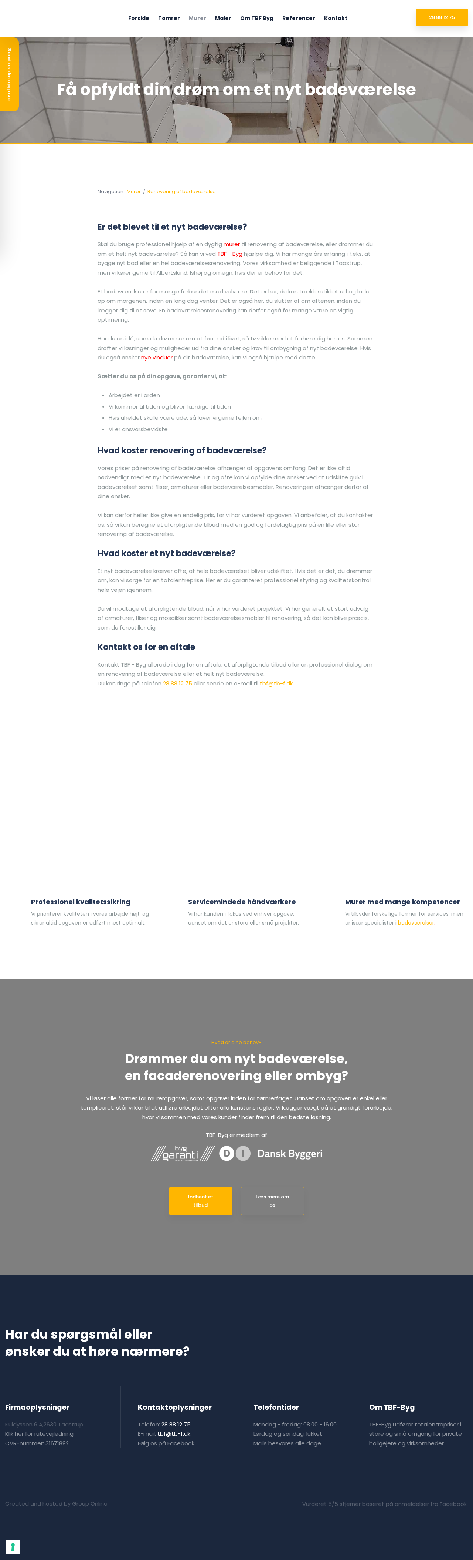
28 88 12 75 (177, 683)
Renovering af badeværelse (181, 191)
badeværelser (416, 922)
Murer (197, 18)
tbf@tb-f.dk (276, 683)
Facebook (180, 1443)
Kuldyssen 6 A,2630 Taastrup (44, 1424)
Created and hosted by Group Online (56, 1503)
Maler (223, 18)
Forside (138, 18)
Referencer (298, 18)
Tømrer (169, 18)
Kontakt (335, 18)
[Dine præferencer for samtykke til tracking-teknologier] (13, 1547)
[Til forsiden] (34, 18)
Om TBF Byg (256, 18)
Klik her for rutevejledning (39, 1433)
